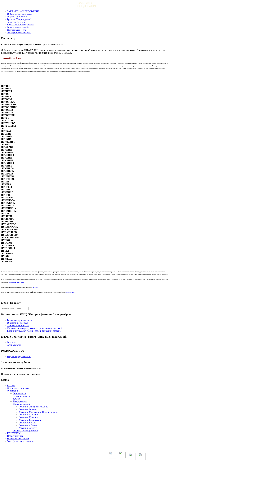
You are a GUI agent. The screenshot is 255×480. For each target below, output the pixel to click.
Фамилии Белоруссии (30, 420)
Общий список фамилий (25, 430)
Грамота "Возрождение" (19, 19)
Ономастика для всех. (18, 323)
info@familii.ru (70, 292)
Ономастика (13, 390)
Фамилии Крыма (27, 422)
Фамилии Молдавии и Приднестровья (38, 412)
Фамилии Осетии (28, 409)
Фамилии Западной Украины (33, 406)
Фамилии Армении (29, 414)
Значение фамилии (16, 22)
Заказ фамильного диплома (21, 441)
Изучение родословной (19, 356)
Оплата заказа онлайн (18, 27)
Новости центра (15, 436)
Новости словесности (18, 438)
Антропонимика (21, 396)
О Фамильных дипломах (19, 14)
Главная (11, 385)
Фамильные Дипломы (18, 388)
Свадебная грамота (16, 30)
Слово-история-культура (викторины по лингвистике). (34, 328)
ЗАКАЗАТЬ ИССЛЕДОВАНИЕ (23, 11)
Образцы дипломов (17, 16)
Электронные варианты (19, 32)
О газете (11, 342)
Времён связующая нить (19, 320)
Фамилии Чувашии (28, 417)
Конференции (20, 401)
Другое (16, 398)
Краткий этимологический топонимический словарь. (34, 331)
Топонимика (19, 393)
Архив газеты (14, 345)
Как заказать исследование (20, 24)
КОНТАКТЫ (14, 433)
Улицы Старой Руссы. (18, 325)
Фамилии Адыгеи (28, 428)
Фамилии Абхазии (28, 425)
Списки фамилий (22, 404)
